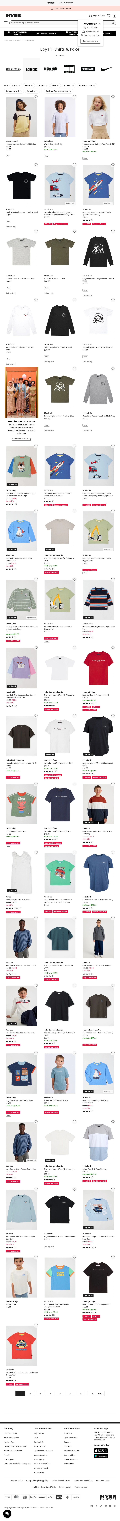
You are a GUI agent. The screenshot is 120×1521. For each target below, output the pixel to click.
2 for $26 (48, 224)
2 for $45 (86, 777)
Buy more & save (60, 224)
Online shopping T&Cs (61, 1481)
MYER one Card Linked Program (17, 1464)
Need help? (7, 1514)
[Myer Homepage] (13, 17)
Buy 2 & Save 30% (13, 912)
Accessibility (39, 1472)
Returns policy (16, 1481)
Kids (5, 40)
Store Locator (39, 1446)
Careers (67, 1442)
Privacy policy (65, 1487)
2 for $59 (96, 707)
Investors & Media (71, 1451)
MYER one (68, 1433)
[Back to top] (113, 1515)
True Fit (7, 1455)
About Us (67, 1446)
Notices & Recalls (41, 1468)
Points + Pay (9, 1442)
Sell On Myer (69, 1464)
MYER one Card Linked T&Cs (44, 1487)
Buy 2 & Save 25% (51, 573)
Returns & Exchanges (13, 1451)
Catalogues (9, 1459)
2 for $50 (86, 707)
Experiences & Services (44, 1451)
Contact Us (38, 1442)
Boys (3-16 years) (15, 40)
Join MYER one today (21, 438)
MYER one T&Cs (102, 1481)
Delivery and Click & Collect (16, 1446)
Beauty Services (40, 1455)
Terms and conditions (83, 1481)
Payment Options (11, 1438)
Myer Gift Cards (70, 1438)
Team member (81, 1487)
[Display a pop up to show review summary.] (96, 703)
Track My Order (10, 1433)
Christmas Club (70, 1459)
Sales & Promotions (42, 1464)
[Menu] (6, 23)
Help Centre (39, 1433)
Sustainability (69, 1455)
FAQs (36, 1438)
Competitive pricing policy (37, 1481)
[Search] (113, 23)
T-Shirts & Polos (28, 40)
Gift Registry (39, 1459)
